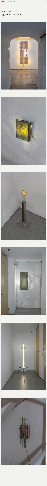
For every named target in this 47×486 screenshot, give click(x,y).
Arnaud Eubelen (8, 1)
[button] (45, 1)
